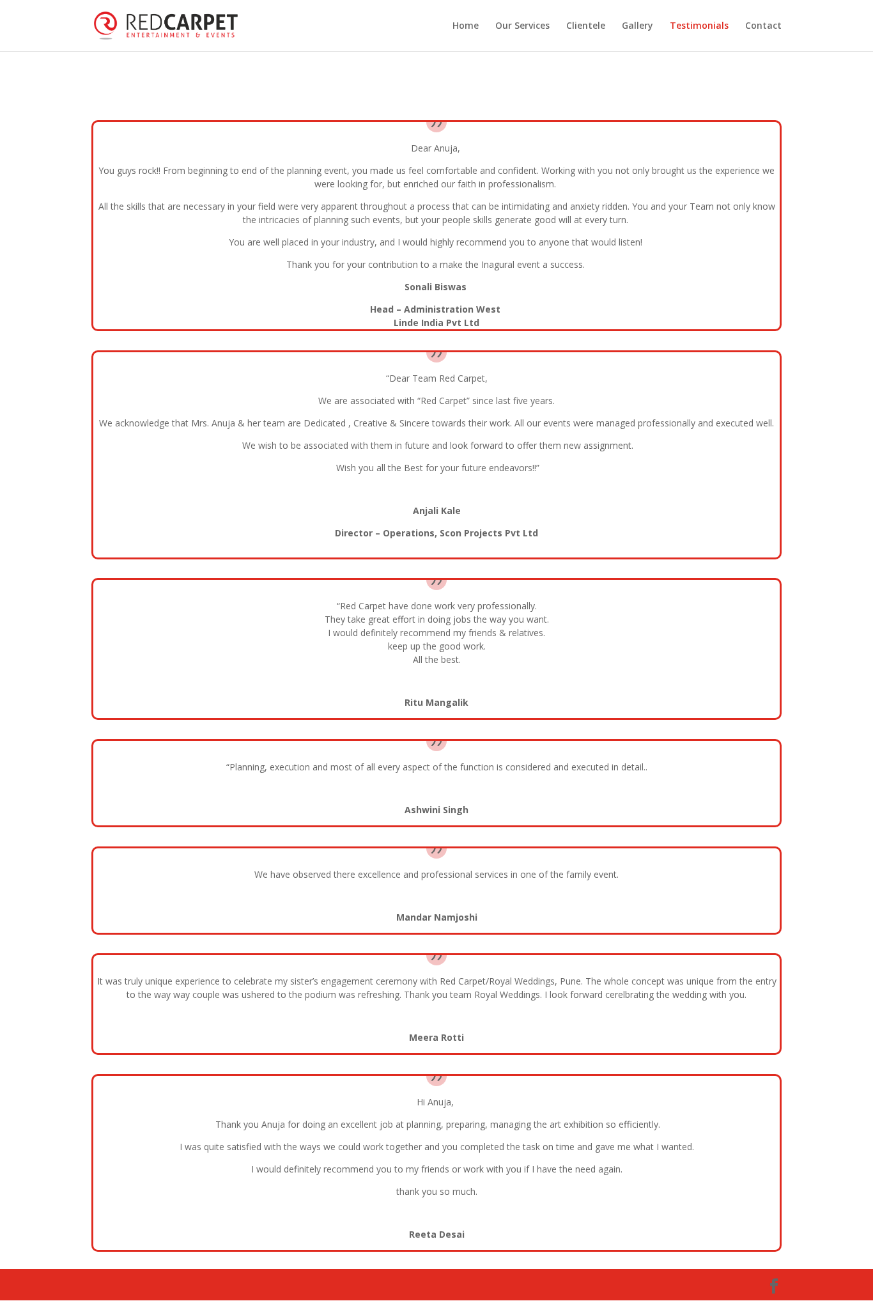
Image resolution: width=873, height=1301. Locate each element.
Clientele (585, 26)
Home (465, 26)
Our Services (522, 26)
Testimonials (699, 26)
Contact (763, 26)
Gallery (637, 26)
